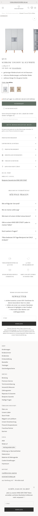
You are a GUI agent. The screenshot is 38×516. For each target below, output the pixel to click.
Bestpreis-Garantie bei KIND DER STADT (14, 180)
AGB (3, 441)
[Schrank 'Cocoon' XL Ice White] (5, 88)
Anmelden (19, 324)
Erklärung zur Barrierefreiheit (11, 451)
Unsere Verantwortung (9, 422)
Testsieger (5, 365)
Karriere (4, 431)
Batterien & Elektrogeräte (10, 457)
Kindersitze (5, 356)
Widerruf (4, 444)
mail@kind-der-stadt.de (9, 473)
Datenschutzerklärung (21, 335)
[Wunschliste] (32, 8)
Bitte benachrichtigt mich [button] (19, 125)
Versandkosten (16, 68)
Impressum (5, 464)
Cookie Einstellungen (8, 460)
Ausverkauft (19, 103)
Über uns (5, 409)
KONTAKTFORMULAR (8, 477)
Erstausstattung (7, 359)
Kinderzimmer (6, 353)
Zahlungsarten (6, 390)
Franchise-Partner (7, 428)
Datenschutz (6, 454)
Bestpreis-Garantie (8, 397)
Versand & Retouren (8, 387)
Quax (4, 59)
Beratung (5, 378)
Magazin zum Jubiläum (9, 419)
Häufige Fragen (6, 400)
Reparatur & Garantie (8, 393)
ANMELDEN (19, 509)
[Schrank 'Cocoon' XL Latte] (12, 88)
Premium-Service (7, 381)
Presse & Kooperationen (9, 425)
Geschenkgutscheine (8, 368)
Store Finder (6, 415)
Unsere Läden (6, 412)
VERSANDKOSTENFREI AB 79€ (19, 2)
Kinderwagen (6, 349)
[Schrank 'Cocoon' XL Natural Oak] (19, 88)
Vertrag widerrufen (9, 447)
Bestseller (5, 362)
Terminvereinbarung (8, 384)
